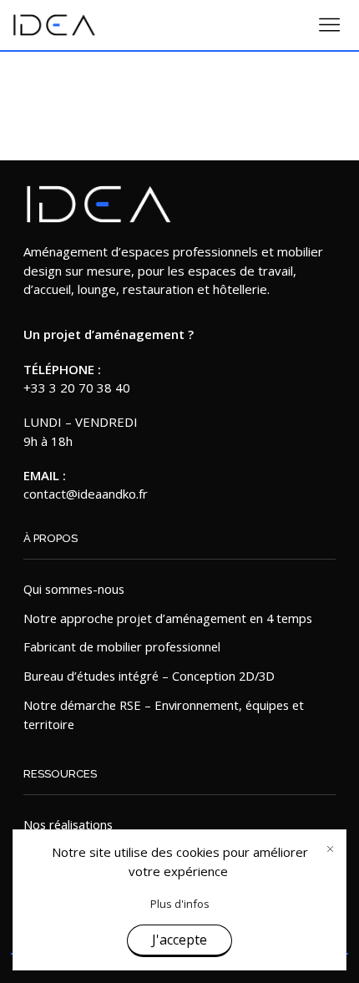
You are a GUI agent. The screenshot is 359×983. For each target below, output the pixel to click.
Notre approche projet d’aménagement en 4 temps (167, 618)
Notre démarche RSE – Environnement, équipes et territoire (163, 715)
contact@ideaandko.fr (85, 493)
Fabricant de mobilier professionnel (121, 646)
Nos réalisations (68, 824)
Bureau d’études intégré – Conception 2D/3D (149, 675)
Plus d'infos (180, 903)
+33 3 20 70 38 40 (76, 387)
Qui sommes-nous (73, 588)
